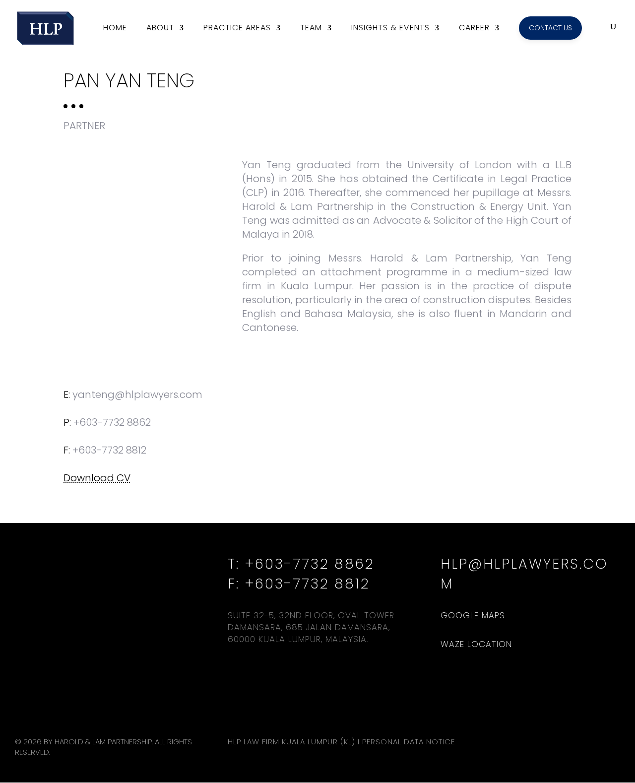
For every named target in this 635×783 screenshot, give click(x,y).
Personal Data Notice (408, 741)
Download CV (97, 478)
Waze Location (476, 644)
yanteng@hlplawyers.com (137, 394)
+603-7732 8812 (307, 583)
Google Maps (473, 615)
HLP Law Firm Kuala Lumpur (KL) (291, 741)
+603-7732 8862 (112, 422)
